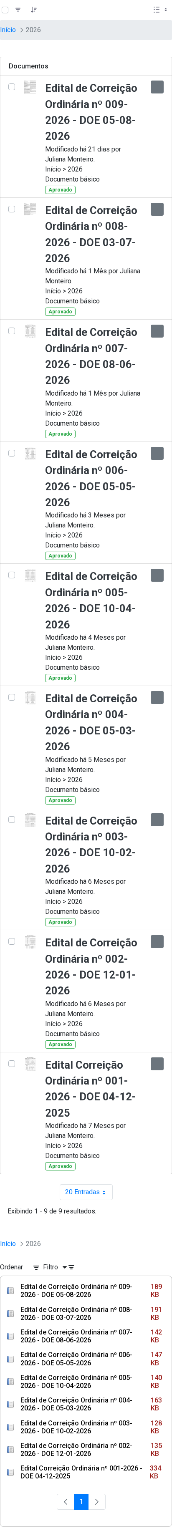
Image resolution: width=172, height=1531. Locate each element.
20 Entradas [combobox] (89, 1194)
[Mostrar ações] (157, 87)
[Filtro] (18, 10)
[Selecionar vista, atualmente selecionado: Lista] (161, 10)
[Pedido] (33, 10)
